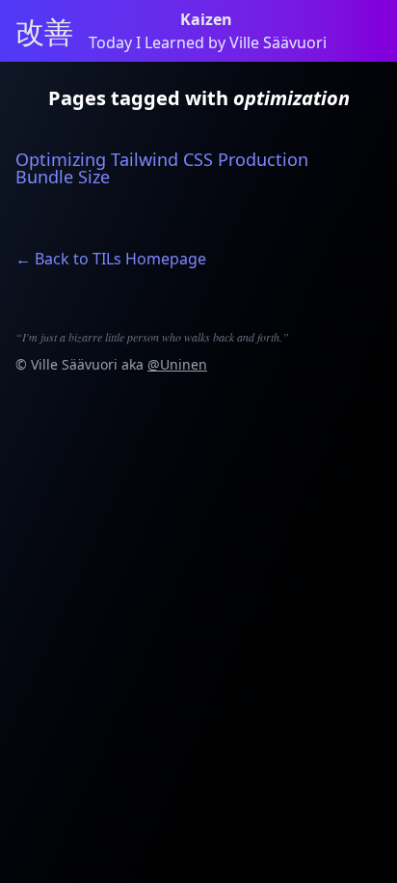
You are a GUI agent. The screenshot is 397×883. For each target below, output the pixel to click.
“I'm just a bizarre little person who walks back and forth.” (152, 337)
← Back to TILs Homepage (110, 258)
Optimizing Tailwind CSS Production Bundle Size (161, 168)
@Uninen (177, 364)
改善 (44, 31)
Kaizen (208, 19)
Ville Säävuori (74, 364)
